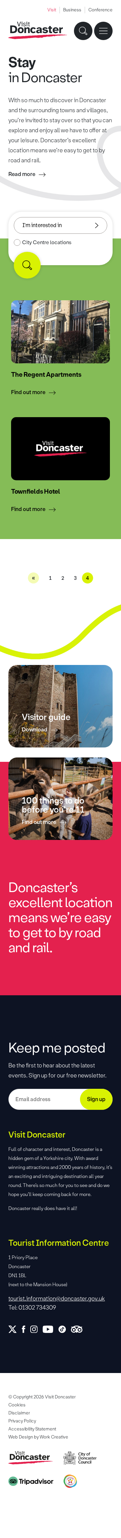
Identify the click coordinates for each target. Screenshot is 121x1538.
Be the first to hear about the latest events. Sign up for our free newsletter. (57, 1070)
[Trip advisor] (79, 1329)
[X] (15, 1329)
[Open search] (83, 31)
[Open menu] (103, 31)
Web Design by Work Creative (38, 1437)
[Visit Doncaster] (37, 30)
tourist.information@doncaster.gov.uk (56, 1298)
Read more (21, 174)
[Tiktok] (64, 1329)
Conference (100, 10)
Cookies (17, 1405)
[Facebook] (26, 1329)
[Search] (27, 265)
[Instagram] (36, 1329)
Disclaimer (19, 1413)
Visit (51, 10)
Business (72, 10)
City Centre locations (47, 242)
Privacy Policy (22, 1421)
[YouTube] (50, 1329)
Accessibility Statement (32, 1429)
